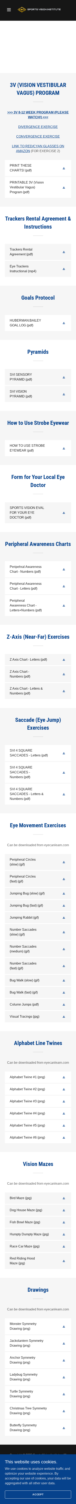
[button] (10, 10)
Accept (38, 1494)
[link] (38, 10)
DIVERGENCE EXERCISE (38, 127)
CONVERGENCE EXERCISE (38, 136)
